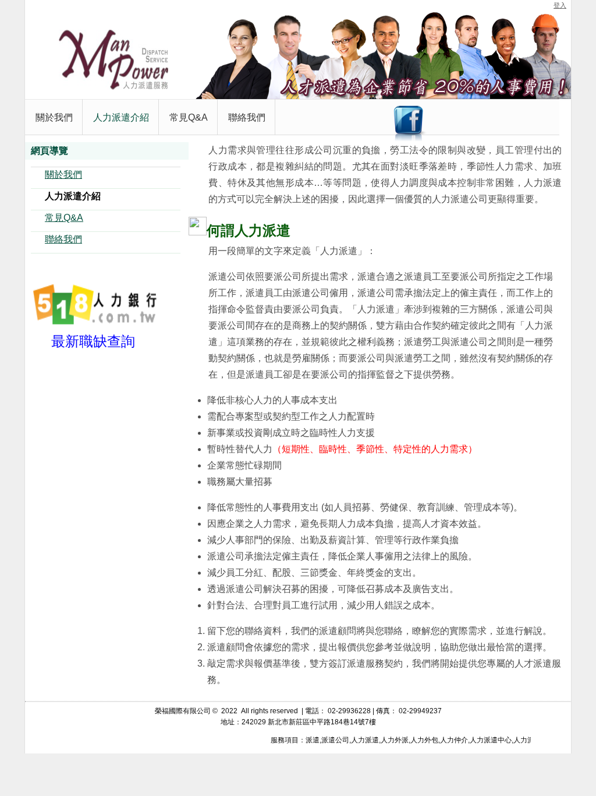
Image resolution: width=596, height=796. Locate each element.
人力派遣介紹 (73, 196)
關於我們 (63, 174)
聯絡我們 (63, 239)
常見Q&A (64, 218)
